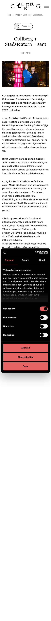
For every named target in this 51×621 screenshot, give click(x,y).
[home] (25, 6)
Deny (25, 366)
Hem (9, 15)
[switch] (44, 317)
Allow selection (25, 357)
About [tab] (42, 260)
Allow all (25, 348)
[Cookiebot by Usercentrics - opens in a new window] (36, 252)
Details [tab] (25, 260)
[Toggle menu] (46, 6)
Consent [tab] (9, 260)
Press (17, 15)
